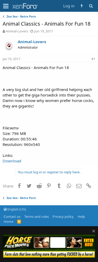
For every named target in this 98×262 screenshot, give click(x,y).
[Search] (90, 6)
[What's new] (81, 6)
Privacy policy (63, 216)
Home (8, 221)
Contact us (12, 216)
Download (12, 160)
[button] (6, 6)
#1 (93, 59)
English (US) (16, 209)
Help (81, 216)
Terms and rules (36, 216)
